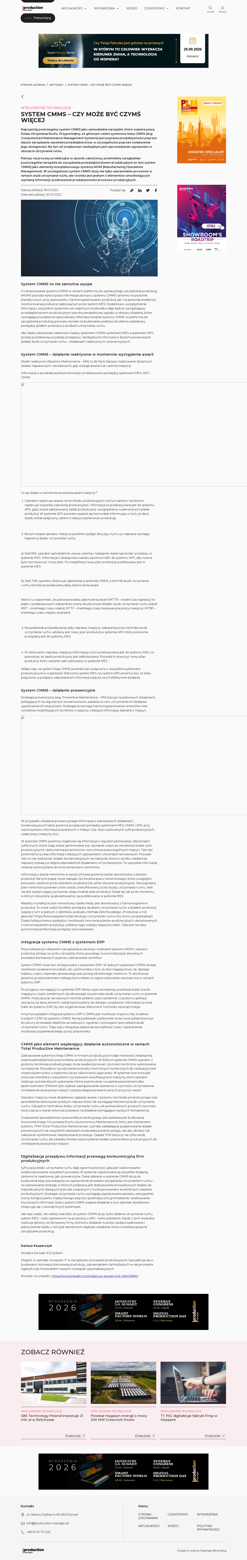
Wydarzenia (207, 1514)
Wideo (131, 8)
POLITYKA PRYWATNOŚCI (208, 1527)
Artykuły (56, 84)
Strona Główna (33, 84)
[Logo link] (33, 8)
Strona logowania (148, 1516)
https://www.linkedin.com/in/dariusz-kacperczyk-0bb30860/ (95, 1276)
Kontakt (183, 8)
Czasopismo (154, 8)
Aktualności (72, 8)
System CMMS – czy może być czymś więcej (99, 84)
